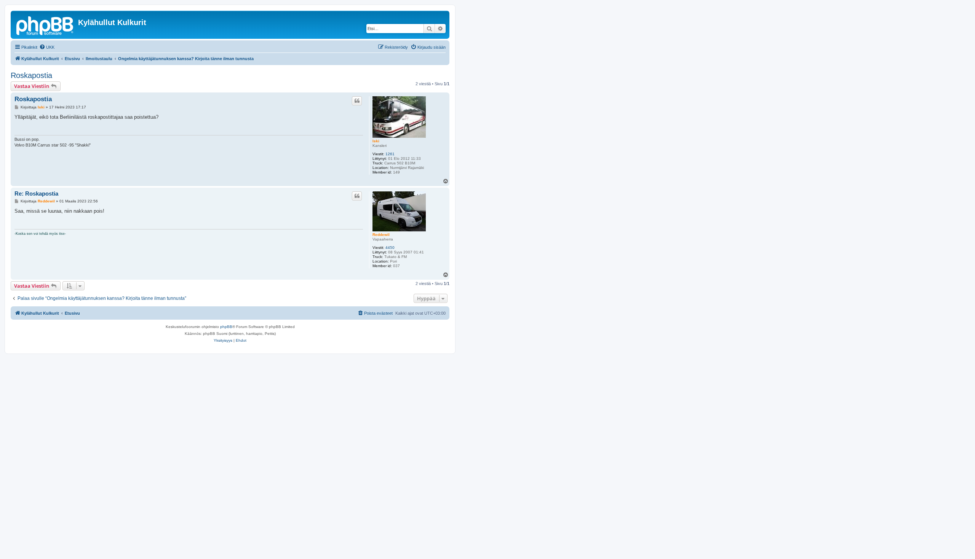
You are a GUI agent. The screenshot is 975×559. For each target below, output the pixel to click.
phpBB (226, 327)
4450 (390, 247)
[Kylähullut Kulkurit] (45, 25)
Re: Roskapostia (36, 193)
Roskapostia (31, 75)
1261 (390, 154)
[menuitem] (46, 47)
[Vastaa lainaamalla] (357, 100)
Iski (375, 141)
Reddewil (381, 235)
